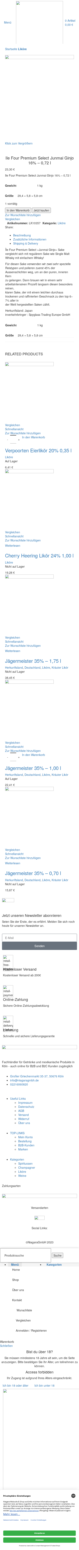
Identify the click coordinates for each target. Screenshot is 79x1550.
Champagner (26, 1167)
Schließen (6, 1346)
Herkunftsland (14, 667)
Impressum (25, 1103)
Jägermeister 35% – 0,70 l (33, 872)
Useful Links (18, 1098)
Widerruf (23, 1119)
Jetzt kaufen (41, 210)
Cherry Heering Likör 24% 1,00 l (39, 555)
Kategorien (17, 1159)
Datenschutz (26, 1107)
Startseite (11, 49)
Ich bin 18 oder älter (15, 1385)
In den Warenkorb (18, 210)
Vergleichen (23, 1320)
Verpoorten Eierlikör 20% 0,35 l (38, 450)
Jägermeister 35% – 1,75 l (33, 660)
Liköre (22, 49)
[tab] (43, 235)
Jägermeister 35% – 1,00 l (33, 767)
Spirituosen (25, 1163)
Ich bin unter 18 (44, 1385)
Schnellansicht (14, 429)
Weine (22, 1176)
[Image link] (39, 1197)
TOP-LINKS (17, 1133)
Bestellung (25, 1141)
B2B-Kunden (26, 1145)
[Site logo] (39, 22)
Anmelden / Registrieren (31, 1330)
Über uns (24, 1123)
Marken (23, 1149)
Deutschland (33, 667)
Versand (23, 1115)
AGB (21, 1111)
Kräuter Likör (60, 667)
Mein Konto (25, 1137)
